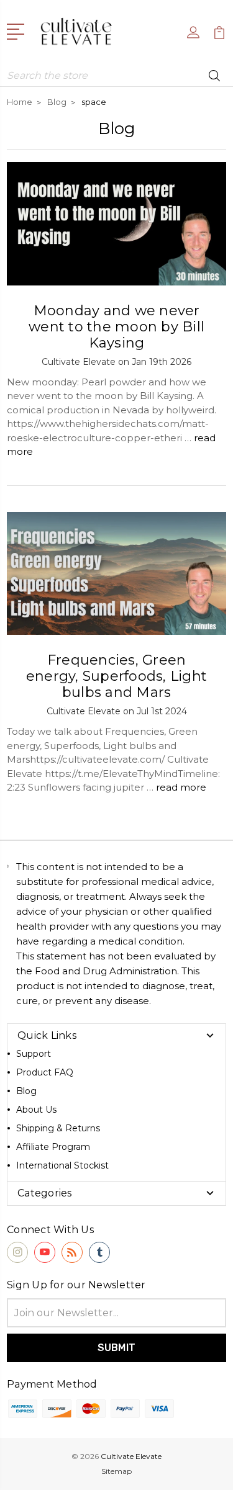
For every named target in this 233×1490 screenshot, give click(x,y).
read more (181, 787)
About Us (36, 1109)
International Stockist (62, 1165)
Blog (26, 1091)
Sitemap (116, 1471)
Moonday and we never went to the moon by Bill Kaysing (116, 326)
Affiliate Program (53, 1146)
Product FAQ (44, 1072)
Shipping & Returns (58, 1128)
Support (33, 1053)
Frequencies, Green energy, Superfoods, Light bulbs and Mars (116, 676)
